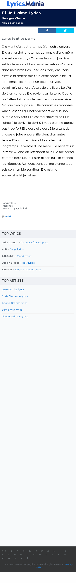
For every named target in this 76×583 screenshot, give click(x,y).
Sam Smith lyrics (12, 310)
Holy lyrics (28, 263)
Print (8, 217)
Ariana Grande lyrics (14, 303)
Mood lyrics (24, 256)
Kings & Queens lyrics (28, 270)
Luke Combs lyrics (13, 289)
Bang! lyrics (16, 249)
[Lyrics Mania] (38, 4)
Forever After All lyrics (34, 242)
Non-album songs (12, 23)
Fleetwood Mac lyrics (15, 317)
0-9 (4, 551)
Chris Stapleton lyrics (15, 296)
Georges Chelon (13, 18)
